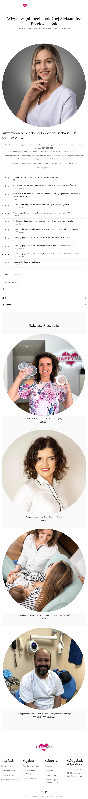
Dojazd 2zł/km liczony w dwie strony (27, 262)
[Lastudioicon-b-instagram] (46, 792)
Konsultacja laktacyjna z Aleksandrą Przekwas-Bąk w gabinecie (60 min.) (41, 205)
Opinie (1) (6, 304)
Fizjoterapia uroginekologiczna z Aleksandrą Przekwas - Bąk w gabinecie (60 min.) (45, 185)
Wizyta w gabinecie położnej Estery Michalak (44, 517)
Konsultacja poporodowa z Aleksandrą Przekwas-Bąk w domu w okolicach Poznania (46, 254)
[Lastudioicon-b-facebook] (41, 792)
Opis (4, 298)
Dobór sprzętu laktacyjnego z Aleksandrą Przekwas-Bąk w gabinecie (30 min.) (43, 213)
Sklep (30, 28)
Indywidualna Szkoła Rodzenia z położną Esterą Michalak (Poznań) (44, 615)
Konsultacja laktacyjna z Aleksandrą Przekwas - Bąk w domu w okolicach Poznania (45, 229)
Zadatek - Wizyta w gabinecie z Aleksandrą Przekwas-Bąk (35, 177)
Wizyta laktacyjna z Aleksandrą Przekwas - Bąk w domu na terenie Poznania (43, 221)
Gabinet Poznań (14, 283)
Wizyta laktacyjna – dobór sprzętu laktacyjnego (44, 418)
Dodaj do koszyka (13, 274)
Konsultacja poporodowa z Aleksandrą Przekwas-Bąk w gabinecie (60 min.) (42, 237)
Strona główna (22, 28)
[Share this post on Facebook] (3, 289)
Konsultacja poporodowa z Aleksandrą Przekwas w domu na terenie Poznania (43, 245)
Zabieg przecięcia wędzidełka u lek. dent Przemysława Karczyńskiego (43, 714)
